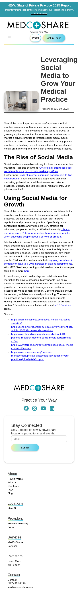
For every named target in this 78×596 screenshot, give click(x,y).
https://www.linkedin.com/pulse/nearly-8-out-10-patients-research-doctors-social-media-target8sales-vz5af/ (41, 338)
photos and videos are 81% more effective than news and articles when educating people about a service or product (37, 233)
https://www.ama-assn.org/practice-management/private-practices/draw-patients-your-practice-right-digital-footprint (40, 356)
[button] (9, 38)
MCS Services (62, 305)
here (27, 270)
